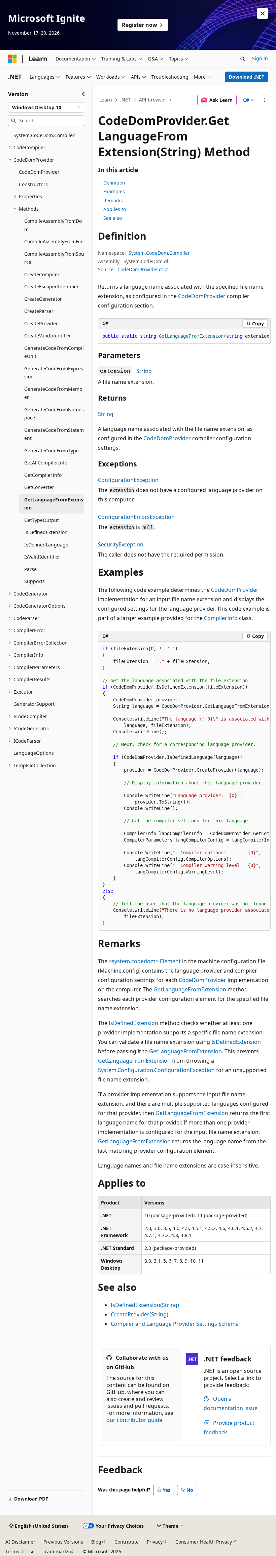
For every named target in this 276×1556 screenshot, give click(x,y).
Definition (114, 182)
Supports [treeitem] (34, 581)
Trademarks (56, 1551)
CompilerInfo (221, 618)
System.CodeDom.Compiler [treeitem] (44, 135)
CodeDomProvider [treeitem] (39, 172)
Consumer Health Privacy (203, 1542)
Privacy (155, 1542)
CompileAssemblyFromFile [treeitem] (53, 241)
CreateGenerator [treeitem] (43, 299)
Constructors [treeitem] (33, 184)
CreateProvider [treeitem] (41, 323)
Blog (96, 1542)
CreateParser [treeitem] (39, 311)
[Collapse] (84, 94)
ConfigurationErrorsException (136, 517)
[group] (184, 336)
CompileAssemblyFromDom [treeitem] (53, 225)
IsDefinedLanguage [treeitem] (46, 544)
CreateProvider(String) (139, 1314)
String (144, 371)
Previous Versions (63, 1542)
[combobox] (46, 107)
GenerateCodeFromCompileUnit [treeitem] (54, 352)
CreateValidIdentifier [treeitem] (47, 335)
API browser (152, 99)
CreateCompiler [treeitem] (42, 274)
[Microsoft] (12, 58)
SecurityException (120, 544)
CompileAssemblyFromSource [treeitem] (54, 258)
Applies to (114, 209)
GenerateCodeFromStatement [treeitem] (54, 434)
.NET (125, 99)
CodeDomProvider (202, 296)
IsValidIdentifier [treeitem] (42, 557)
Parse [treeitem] (30, 569)
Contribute (126, 1542)
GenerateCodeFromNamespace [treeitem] (54, 413)
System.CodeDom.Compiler (159, 253)
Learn (105, 99)
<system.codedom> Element (145, 961)
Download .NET (246, 77)
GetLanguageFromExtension (189, 989)
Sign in (260, 58)
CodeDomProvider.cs (140, 269)
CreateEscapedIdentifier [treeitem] (51, 286)
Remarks (113, 200)
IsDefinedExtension (133, 1023)
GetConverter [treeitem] (39, 487)
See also (112, 218)
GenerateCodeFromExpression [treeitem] (53, 372)
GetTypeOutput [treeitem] (41, 520)
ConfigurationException (128, 480)
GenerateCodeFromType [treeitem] (51, 450)
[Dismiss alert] (262, 13)
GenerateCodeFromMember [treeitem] (53, 393)
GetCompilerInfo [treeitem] (43, 475)
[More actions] (265, 100)
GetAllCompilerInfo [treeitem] (45, 462)
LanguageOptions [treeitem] (33, 753)
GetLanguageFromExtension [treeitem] (53, 503)
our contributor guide (134, 1420)
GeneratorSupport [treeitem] (34, 704)
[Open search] (242, 59)
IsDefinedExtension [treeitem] (46, 532)
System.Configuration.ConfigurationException (156, 1070)
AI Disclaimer (20, 1542)
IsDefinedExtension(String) (145, 1305)
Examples (114, 191)
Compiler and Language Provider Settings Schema (175, 1323)
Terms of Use (20, 1551)
